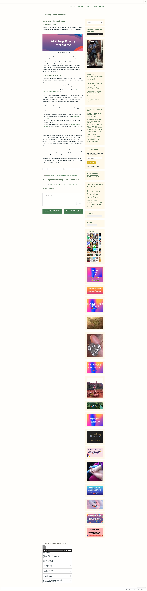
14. (48, 569)
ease (47, 175)
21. (50, 577)
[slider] (100, 34)
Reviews (98, 202)
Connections (93, 191)
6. (46, 559)
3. (48, 555)
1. (50, 552)
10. (47, 564)
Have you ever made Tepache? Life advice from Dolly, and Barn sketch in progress (95, 78)
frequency (58, 175)
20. (47, 576)
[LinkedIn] (90, 176)
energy (50, 175)
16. (45, 571)
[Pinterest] (92, 176)
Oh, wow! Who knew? (93, 141)
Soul (88, 206)
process (72, 175)
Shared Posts (96, 205)
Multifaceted (93, 202)
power (67, 175)
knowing (63, 175)
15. (48, 570)
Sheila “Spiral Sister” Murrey (56, 12)
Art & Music (91, 187)
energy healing (55, 91)
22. (53, 579)
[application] (95, 34)
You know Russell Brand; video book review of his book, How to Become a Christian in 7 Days (94, 87)
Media (88, 6)
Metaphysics (94, 200)
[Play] (88, 34)
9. (48, 562)
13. (48, 567)
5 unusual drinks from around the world (94, 132)
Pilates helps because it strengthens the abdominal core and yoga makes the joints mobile (94, 127)
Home (70, 6)
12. (47, 566)
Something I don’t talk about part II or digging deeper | (64, 184)
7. (48, 560)
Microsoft (75, 130)
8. (48, 561)
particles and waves (47, 91)
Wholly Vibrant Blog (99, 6)
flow (54, 175)
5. (53, 557)
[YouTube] (94, 176)
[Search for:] (145, 1)
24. (49, 581)
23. (52, 580)
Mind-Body (67, 12)
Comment (79, 203)
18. (49, 574)
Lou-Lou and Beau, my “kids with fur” (73, 211)
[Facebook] (88, 176)
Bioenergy (78, 89)
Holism (88, 200)
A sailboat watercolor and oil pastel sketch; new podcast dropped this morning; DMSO (93, 99)
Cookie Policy (23, 588)
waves (75, 175)
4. (52, 556)
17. (45, 572)
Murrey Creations (78, 6)
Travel (95, 206)
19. (45, 575)
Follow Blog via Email (92, 149)
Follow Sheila (91, 162)
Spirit (71, 12)
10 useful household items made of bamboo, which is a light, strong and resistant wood (94, 137)
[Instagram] (96, 176)
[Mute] (98, 34)
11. (48, 565)
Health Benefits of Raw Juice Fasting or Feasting (53, 211)
